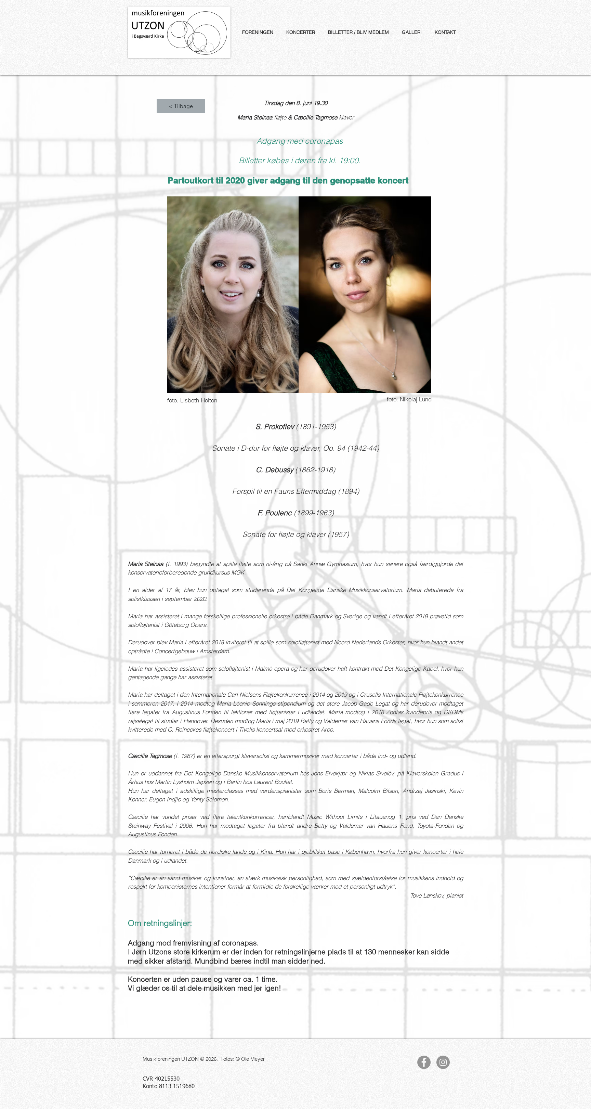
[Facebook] (424, 1062)
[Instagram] (443, 1062)
